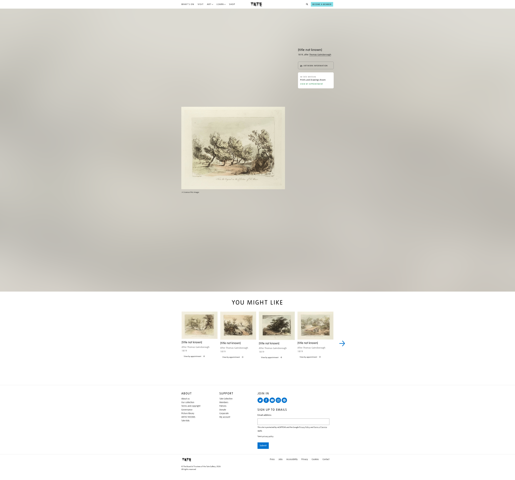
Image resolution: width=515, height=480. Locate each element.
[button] (306, 4)
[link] (190, 286)
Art (209, 4)
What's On (187, 4)
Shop (232, 4)
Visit (201, 4)
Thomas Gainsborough (320, 54)
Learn (220, 4)
